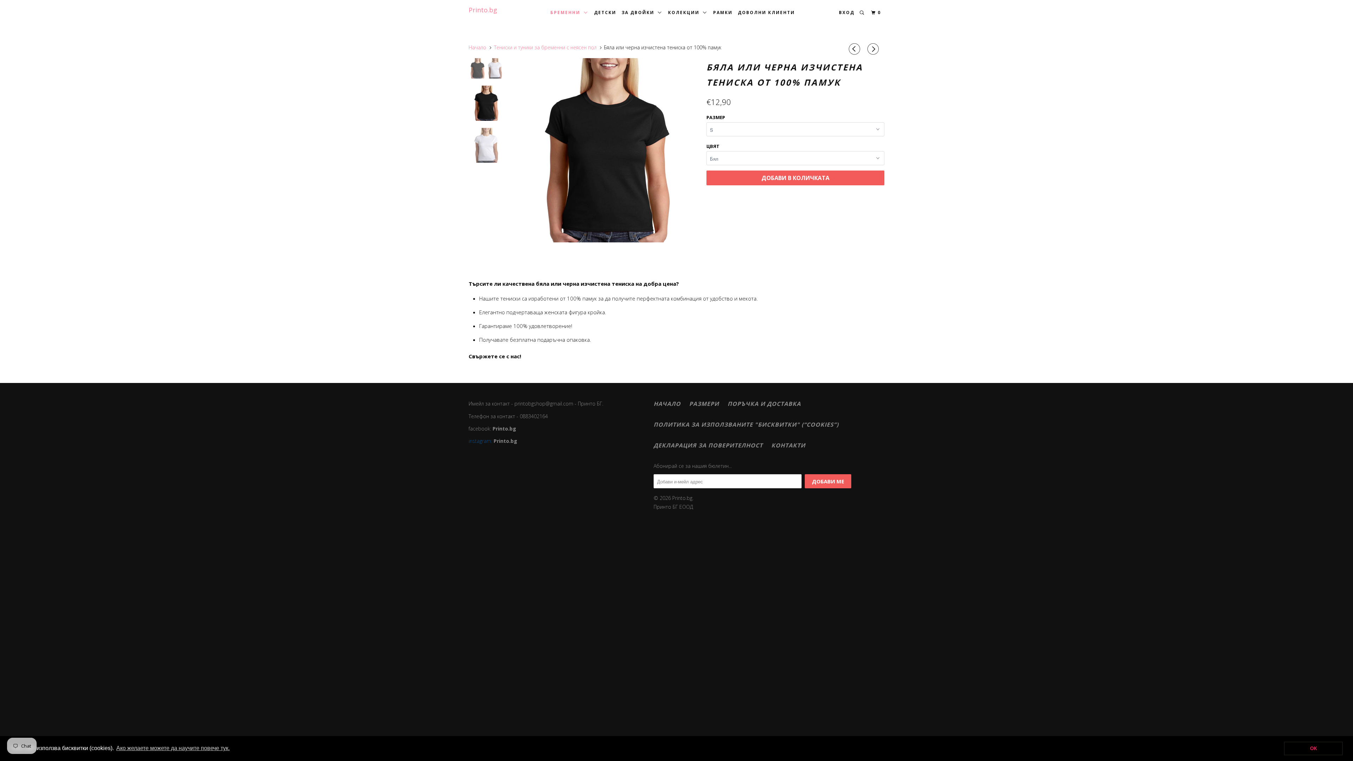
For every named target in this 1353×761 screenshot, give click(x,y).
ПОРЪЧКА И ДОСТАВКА (764, 404)
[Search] (862, 13)
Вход (846, 13)
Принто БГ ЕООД (673, 506)
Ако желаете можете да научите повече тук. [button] (173, 748)
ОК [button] (1313, 748)
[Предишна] (855, 49)
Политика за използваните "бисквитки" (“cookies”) (746, 424)
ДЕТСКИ (605, 13)
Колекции (685, 13)
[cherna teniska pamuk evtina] (607, 150)
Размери (704, 404)
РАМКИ (723, 13)
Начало (667, 404)
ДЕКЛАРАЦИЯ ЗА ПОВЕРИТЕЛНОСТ (708, 445)
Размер (715, 117)
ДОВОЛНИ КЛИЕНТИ (766, 13)
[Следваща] (874, 49)
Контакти (788, 445)
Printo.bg (483, 10)
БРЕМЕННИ (567, 13)
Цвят (712, 146)
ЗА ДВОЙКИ (640, 13)
